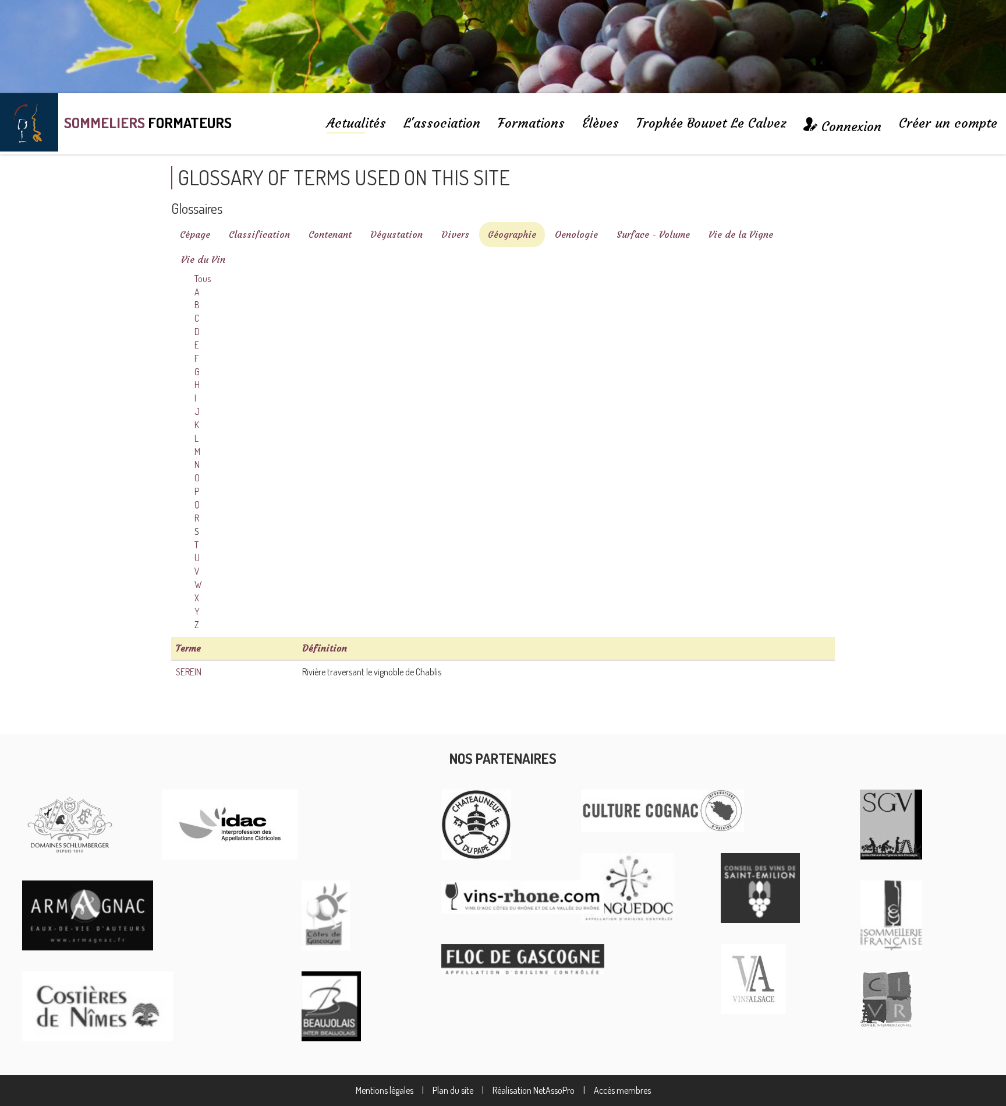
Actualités (356, 123)
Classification (259, 234)
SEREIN (188, 672)
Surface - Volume (653, 234)
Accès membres (622, 1090)
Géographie (512, 234)
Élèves (600, 123)
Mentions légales (384, 1090)
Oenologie (576, 234)
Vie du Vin (203, 259)
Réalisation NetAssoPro (534, 1090)
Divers (455, 234)
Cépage (195, 234)
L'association (441, 123)
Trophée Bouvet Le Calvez (711, 123)
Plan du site (453, 1090)
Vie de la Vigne (741, 234)
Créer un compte (948, 123)
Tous (202, 278)
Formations (531, 123)
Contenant (330, 234)
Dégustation (396, 234)
